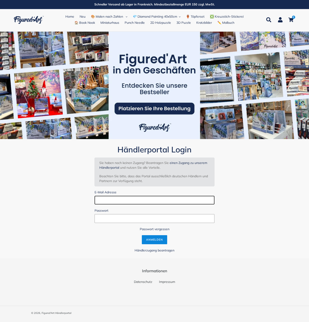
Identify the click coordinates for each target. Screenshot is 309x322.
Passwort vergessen (154, 229)
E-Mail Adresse (105, 192)
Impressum (167, 282)
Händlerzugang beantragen (154, 250)
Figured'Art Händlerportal (56, 313)
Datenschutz (143, 282)
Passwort (101, 210)
